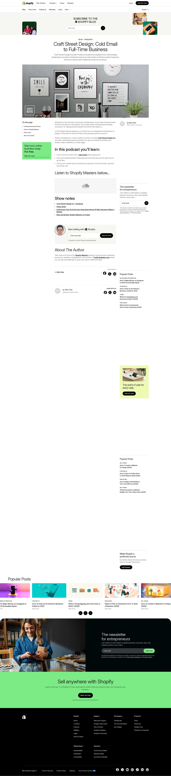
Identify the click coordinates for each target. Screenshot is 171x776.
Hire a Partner (98, 727)
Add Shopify (126, 567)
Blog (23, 9)
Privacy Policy (136, 212)
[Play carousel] (85, 613)
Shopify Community (100, 733)
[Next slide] (90, 613)
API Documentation (120, 724)
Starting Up (42, 9)
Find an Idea (32, 9)
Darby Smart (61, 207)
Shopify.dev (118, 720)
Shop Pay (137, 724)
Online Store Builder (100, 750)
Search (144, 9)
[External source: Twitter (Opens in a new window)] (109, 274)
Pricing (62, 3)
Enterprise (70, 3)
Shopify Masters (81, 255)
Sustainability (78, 750)
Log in (131, 3)
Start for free (142, 3)
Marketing (52, 9)
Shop (136, 720)
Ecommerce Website (100, 757)
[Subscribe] (103, 28)
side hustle (83, 155)
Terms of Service (47, 771)
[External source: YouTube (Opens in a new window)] (127, 769)
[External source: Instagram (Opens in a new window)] (132, 769)
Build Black (77, 754)
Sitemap (72, 771)
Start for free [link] (106, 235)
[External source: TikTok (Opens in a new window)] (137, 769)
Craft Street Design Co (106, 138)
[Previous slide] (80, 613)
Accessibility (78, 757)
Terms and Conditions (133, 657)
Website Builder (99, 754)
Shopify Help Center (100, 724)
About (76, 720)
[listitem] (85, 596)
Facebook (79, 204)
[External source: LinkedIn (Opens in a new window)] (114, 274)
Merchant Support (100, 720)
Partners (76, 727)
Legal (75, 733)
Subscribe (149, 651)
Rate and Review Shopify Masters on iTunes (73, 215)
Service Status (78, 737)
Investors (77, 724)
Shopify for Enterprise (141, 730)
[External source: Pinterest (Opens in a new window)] (147, 769)
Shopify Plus (138, 727)
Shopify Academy (100, 730)
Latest (60, 9)
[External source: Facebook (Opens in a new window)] (104, 273)
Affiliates (76, 730)
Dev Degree (118, 727)
